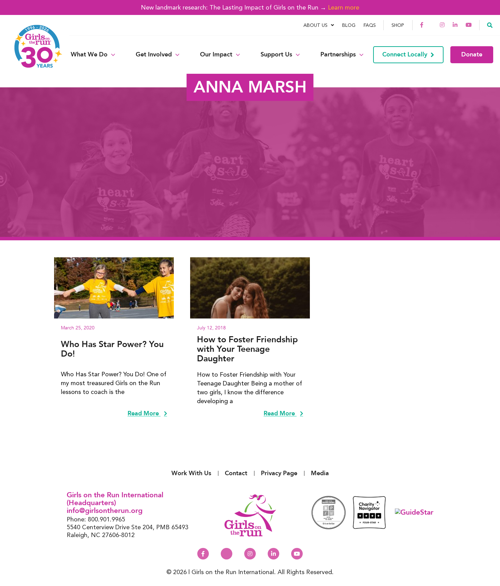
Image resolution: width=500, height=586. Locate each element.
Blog (348, 25)
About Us (315, 25)
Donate (471, 54)
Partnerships (338, 55)
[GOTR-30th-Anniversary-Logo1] (34, 54)
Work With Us (191, 473)
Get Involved (154, 55)
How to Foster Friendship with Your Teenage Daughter (247, 349)
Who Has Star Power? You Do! (112, 349)
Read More (144, 414)
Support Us (276, 55)
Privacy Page (279, 473)
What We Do (89, 55)
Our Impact (216, 55)
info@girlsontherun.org (105, 511)
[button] (490, 25)
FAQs (370, 25)
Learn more (343, 7)
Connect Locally (404, 54)
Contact (236, 473)
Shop (397, 25)
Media (320, 473)
